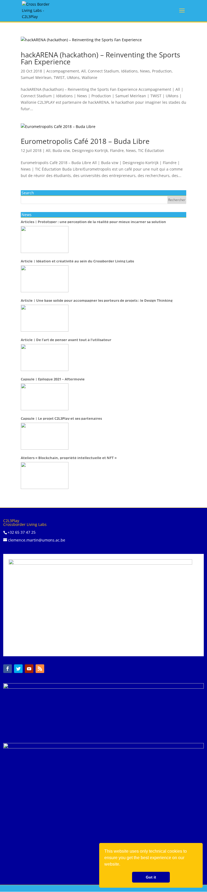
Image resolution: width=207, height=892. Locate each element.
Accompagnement (62, 71)
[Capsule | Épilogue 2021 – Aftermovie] (44, 396)
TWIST (59, 77)
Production (162, 71)
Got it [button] (151, 877)
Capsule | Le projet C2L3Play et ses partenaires (61, 418)
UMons (73, 77)
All (83, 71)
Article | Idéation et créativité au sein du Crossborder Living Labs (77, 261)
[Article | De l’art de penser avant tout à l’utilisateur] (44, 357)
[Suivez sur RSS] (40, 668)
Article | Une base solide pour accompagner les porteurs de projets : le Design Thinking (96, 300)
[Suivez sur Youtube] (29, 668)
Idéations (129, 71)
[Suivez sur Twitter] (18, 668)
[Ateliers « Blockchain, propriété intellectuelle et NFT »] (44, 475)
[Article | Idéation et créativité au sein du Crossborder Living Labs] (44, 278)
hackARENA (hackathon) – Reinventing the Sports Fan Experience (100, 58)
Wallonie (89, 77)
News (145, 71)
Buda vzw (61, 150)
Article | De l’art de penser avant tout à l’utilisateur (66, 340)
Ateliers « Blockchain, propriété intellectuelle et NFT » (69, 458)
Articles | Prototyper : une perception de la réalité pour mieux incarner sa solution (93, 222)
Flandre (117, 150)
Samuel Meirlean (36, 77)
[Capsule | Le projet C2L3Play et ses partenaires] (44, 436)
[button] (122, 865)
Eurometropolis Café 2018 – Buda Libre (85, 141)
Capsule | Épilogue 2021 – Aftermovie (53, 379)
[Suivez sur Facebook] (7, 668)
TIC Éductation (151, 150)
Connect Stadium (103, 71)
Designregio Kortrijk (90, 150)
